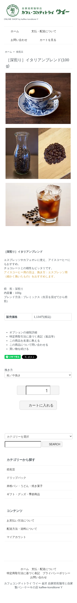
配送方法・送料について (22, 528)
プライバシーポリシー (56, 573)
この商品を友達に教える (24, 340)
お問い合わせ (19, 39)
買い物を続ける (19, 348)
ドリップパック (16, 477)
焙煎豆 (19, 51)
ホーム (15, 31)
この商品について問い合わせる (28, 344)
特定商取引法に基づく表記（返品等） (32, 336)
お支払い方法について (20, 520)
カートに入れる (41, 405)
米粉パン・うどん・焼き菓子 (25, 486)
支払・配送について (43, 31)
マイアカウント (16, 537)
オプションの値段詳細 (23, 332)
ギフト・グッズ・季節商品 (23, 494)
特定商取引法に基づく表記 (23, 573)
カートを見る (48, 39)
